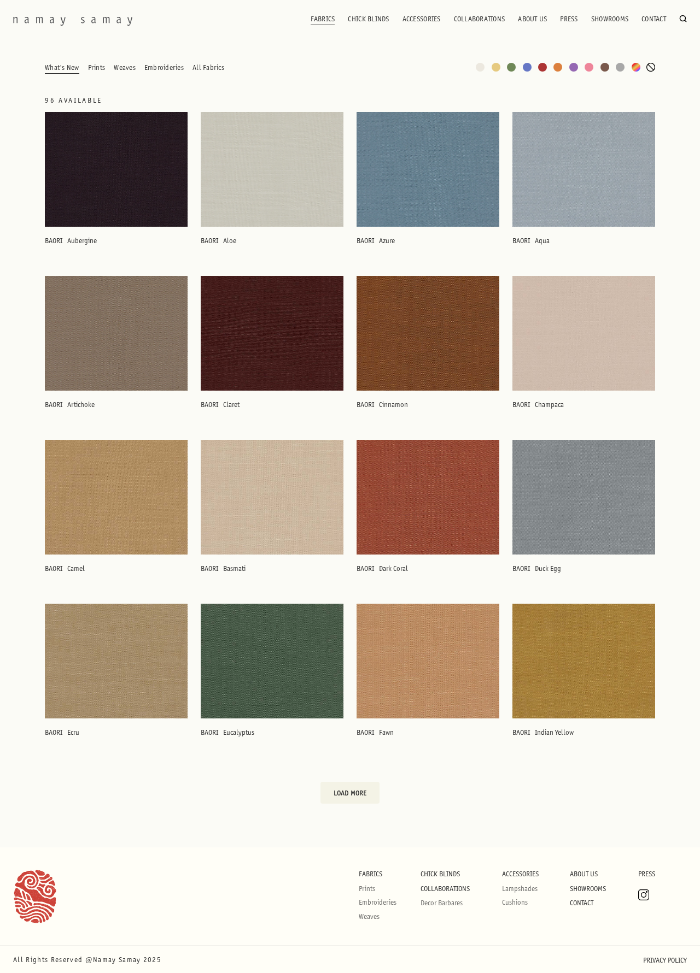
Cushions (515, 902)
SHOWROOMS (609, 18)
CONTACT (653, 18)
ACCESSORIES (421, 18)
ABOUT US (532, 18)
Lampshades (520, 888)
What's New (62, 67)
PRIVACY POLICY (665, 960)
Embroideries (164, 67)
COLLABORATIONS (479, 18)
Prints (97, 67)
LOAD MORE (350, 792)
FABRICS (323, 18)
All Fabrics (208, 67)
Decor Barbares (442, 903)
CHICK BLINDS (368, 18)
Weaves (125, 67)
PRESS (569, 18)
